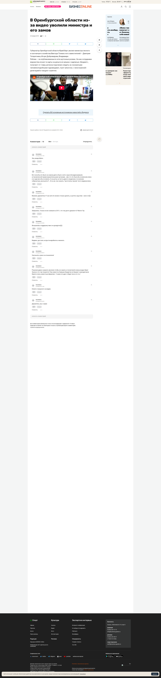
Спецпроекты (76, 639)
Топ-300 (74, 644)
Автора (55, 141)
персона (109, 16)
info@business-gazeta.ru (113, 631)
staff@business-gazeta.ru (114, 644)
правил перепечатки (89, 669)
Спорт (35, 620)
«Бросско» (119, 23)
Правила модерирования (37, 327)
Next (129, 45)
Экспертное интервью (82, 620)
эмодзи (39, 161)
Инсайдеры (75, 634)
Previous (108, 45)
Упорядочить (87, 141)
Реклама (54, 639)
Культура (55, 620)
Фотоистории (55, 634)
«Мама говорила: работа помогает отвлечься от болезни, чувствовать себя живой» (118, 31)
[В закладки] (99, 45)
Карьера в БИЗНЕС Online (37, 642)
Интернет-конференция (78, 625)
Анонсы (53, 625)
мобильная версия (78, 656)
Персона (32, 628)
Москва (114, 1)
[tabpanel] (118, 30)
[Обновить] (99, 139)
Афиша (32, 625)
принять (155, 674)
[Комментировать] (99, 40)
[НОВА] (52, 7)
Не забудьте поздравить (79, 628)
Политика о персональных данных (80, 663)
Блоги (31, 631)
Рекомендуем (111, 68)
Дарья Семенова (120, 21)
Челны (103, 1)
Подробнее (83, 674)
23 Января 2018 (34, 36)
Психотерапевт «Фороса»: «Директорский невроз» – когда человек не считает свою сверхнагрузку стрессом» (117, 74)
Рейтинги (74, 631)
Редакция (33, 639)
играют (43, 62)
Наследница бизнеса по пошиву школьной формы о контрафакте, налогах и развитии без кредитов (116, 39)
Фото (52, 631)
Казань (32, 6)
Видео (53, 628)
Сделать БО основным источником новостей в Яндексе (66, 112)
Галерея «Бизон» (76, 642)
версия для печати (88, 130)
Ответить (35, 164)
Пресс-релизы (34, 634)
